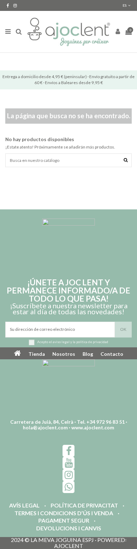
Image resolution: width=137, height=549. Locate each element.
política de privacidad (92, 342)
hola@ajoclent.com (45, 427)
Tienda (36, 354)
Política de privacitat (84, 506)
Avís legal (24, 506)
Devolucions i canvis (68, 528)
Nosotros (63, 354)
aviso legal (61, 342)
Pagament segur (63, 521)
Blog (88, 354)
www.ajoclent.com (92, 427)
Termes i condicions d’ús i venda (63, 513)
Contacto (111, 354)
